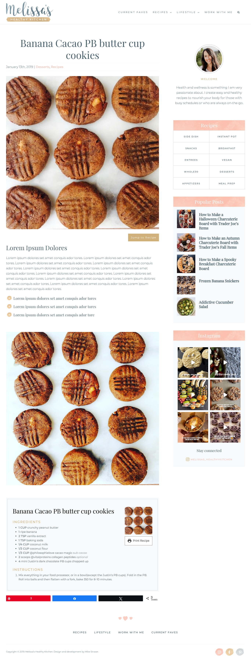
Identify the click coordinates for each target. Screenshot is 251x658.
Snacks (191, 148)
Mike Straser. (92, 651)
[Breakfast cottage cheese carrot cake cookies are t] (225, 395)
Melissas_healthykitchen (211, 459)
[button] (238, 12)
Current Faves (164, 632)
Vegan (227, 160)
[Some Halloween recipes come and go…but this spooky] (225, 362)
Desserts (43, 67)
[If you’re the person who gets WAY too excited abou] (193, 395)
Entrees (191, 160)
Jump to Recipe (143, 237)
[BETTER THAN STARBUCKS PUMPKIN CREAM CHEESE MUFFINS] (193, 427)
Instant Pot (227, 136)
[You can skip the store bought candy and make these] (225, 427)
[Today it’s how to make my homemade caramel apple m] (193, 362)
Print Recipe (140, 540)
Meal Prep (227, 183)
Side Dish (191, 136)
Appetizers (191, 183)
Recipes (57, 67)
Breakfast (227, 148)
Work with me (131, 632)
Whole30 (191, 171)
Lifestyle (102, 632)
